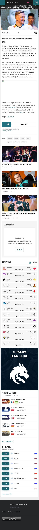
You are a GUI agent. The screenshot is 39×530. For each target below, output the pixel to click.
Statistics (24, 142)
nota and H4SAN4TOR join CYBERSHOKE (15, 189)
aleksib (16, 138)
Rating (10, 512)
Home (3, 7)
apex (28, 138)
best (21, 112)
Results (35, 262)
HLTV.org (16, 142)
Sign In (19, 250)
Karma (4, 512)
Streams (16, 7)
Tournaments (26, 7)
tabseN (10, 138)
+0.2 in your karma (7, 130)
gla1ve (9, 142)
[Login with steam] (36, 2)
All (30, 262)
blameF (22, 138)
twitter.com (10, 117)
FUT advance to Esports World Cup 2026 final (16, 164)
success (12, 107)
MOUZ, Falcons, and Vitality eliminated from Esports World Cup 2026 (19, 214)
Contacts (17, 512)
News (9, 7)
